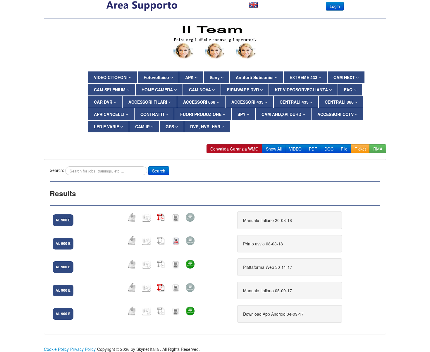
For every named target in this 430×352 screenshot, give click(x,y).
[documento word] (146, 217)
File (344, 149)
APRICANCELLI (109, 114)
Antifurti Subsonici (255, 77)
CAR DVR (103, 102)
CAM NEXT (344, 77)
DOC (328, 149)
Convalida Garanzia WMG (234, 149)
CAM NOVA (200, 90)
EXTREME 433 (304, 77)
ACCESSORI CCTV (336, 114)
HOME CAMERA (158, 90)
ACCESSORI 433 (248, 102)
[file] (131, 217)
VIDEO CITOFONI (111, 77)
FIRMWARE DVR (243, 90)
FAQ (349, 90)
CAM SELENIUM (110, 90)
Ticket (360, 149)
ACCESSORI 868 (199, 102)
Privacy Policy (83, 349)
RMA (377, 149)
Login (335, 6)
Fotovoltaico (157, 77)
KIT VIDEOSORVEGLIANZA (302, 90)
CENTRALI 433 (295, 102)
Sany (215, 77)
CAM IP (143, 126)
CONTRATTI (152, 114)
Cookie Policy (56, 349)
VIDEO (295, 149)
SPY (242, 114)
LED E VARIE (107, 126)
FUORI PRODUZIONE (201, 114)
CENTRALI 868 (340, 102)
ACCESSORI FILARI (148, 102)
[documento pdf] (161, 217)
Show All (274, 149)
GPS (170, 126)
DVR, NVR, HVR (205, 126)
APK (190, 77)
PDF (313, 149)
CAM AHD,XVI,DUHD (282, 114)
